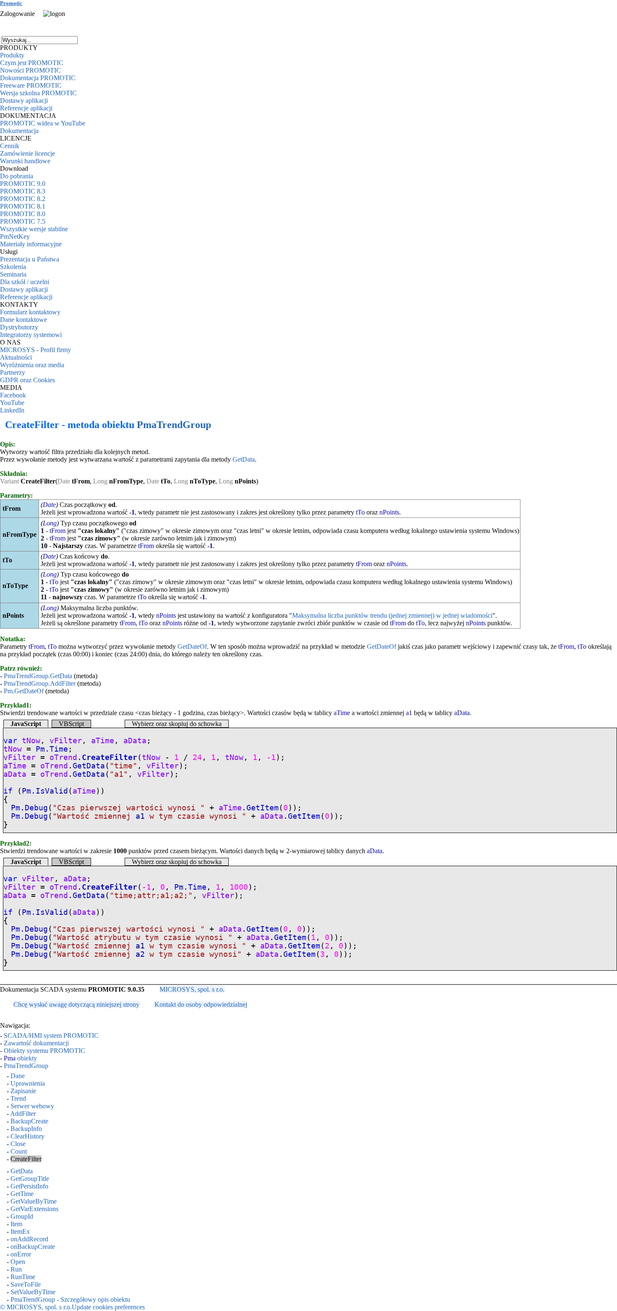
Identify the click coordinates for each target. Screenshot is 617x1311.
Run (16, 1269)
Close (18, 1143)
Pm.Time (52, 749)
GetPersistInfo (29, 1186)
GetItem (262, 808)
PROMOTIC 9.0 (22, 183)
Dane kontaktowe (23, 319)
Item (16, 1223)
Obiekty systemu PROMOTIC (44, 1050)
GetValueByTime (33, 1201)
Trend (18, 1098)
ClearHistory (27, 1136)
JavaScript (25, 723)
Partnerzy (12, 372)
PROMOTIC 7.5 (22, 221)
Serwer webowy (32, 1106)
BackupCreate (29, 1121)
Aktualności (16, 357)
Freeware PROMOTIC (31, 85)
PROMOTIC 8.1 (22, 206)
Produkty (12, 55)
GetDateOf (192, 646)
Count (18, 1151)
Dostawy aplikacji (24, 100)
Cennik (9, 145)
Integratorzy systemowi (31, 334)
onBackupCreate (32, 1246)
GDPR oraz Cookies (27, 380)
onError (20, 1254)
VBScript (71, 723)
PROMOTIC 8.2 (22, 198)
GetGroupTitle (29, 1178)
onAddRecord (29, 1239)
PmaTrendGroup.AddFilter (40, 683)
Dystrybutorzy (19, 327)
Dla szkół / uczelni (24, 281)
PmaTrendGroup (174, 424)
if (8, 791)
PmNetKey (15, 236)
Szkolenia (13, 266)
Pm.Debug (29, 808)
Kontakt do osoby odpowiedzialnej (200, 1004)
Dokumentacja (19, 130)
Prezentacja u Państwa (29, 259)
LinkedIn (12, 410)
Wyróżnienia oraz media (32, 364)
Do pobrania (16, 176)
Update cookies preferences (108, 1307)
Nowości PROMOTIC (30, 70)
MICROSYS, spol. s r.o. (192, 989)
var (10, 740)
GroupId (21, 1216)
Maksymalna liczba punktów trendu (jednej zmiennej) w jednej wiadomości (392, 615)
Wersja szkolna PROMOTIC (38, 93)
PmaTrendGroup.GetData (38, 675)
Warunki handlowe (25, 161)
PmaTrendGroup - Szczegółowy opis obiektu (70, 1299)
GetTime (22, 1193)
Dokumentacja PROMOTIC (38, 77)
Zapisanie (23, 1090)
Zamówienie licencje (27, 153)
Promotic (11, 3)
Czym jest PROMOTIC (31, 62)
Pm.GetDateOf (24, 691)
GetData (244, 459)
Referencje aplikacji (26, 108)
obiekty (20, 1058)
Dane (17, 1075)
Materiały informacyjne (31, 244)
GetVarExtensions (34, 1208)
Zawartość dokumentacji (36, 1043)
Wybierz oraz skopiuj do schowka (177, 723)
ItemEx (20, 1231)
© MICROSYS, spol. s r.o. (36, 1307)
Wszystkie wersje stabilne (34, 228)
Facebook (13, 395)
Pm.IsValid (45, 791)
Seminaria (13, 274)
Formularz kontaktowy (30, 312)
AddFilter (23, 1113)
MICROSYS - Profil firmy (35, 349)
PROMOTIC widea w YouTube (42, 123)
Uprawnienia (27, 1083)
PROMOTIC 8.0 (22, 213)
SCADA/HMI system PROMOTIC (51, 1035)
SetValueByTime (32, 1291)
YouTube (12, 402)
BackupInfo (26, 1128)
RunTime (22, 1276)
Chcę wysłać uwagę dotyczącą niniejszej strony (76, 1004)
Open (17, 1261)
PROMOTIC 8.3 (22, 191)
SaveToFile (25, 1284)
